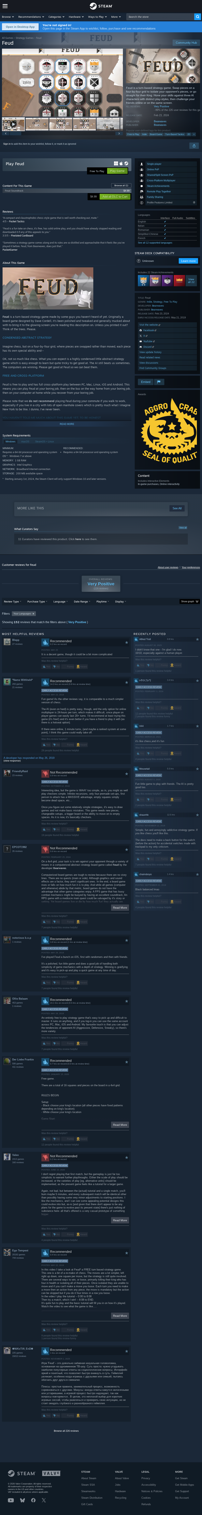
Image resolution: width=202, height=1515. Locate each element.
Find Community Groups (152, 368)
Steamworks (88, 1491)
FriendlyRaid (20, 771)
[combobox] (160, 16)
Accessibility (148, 1484)
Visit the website (149, 324)
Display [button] (119, 601)
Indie (144, 134)
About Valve (122, 1478)
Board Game (156, 134)
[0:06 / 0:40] (62, 83)
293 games (17, 684)
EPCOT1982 (19, 847)
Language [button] (59, 601)
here (78, 539)
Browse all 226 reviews (66, 1431)
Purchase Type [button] (36, 601)
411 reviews (18, 1067)
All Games (7, 37)
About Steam (88, 1478)
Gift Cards (87, 1504)
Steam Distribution (91, 1497)
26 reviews (17, 851)
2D (188, 134)
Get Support (182, 1491)
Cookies (146, 1497)
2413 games (18, 1159)
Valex (15, 1155)
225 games (17, 1353)
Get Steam (181, 1478)
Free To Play (170, 301)
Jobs (118, 1484)
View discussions (148, 362)
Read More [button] (120, 907)
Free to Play (133, 134)
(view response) (12, 760)
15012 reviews (19, 1356)
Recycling (120, 1497)
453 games (17, 1003)
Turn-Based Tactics (174, 134)
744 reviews (18, 1258)
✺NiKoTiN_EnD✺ (22, 1348)
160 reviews (18, 1162)
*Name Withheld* (22, 679)
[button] (8, 16)
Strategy (158, 301)
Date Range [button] (81, 601)
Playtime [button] (101, 601)
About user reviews (168, 567)
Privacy (145, 1478)
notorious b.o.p (21, 937)
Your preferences (191, 567)
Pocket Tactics (16, 221)
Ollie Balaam (20, 998)
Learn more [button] (188, 260)
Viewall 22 (191, 281)
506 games (17, 1063)
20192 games (18, 1254)
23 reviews (17, 775)
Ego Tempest (20, 1250)
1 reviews (17, 942)
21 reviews (17, 687)
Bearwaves (160, 121)
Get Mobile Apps (184, 1484)
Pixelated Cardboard (22, 235)
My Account (182, 1497)
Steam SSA (88, 1484)
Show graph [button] (187, 601)
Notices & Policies (152, 1491)
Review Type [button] (11, 601)
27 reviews (17, 644)
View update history (150, 352)
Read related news (149, 357)
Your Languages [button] (22, 613)
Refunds (146, 1504)
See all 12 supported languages (155, 242)
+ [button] (194, 134)
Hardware (120, 1491)
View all (182, 527)
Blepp (15, 639)
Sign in (7, 144)
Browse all (121, 185)
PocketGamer (10, 249)
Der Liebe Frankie (23, 1059)
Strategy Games (25, 37)
